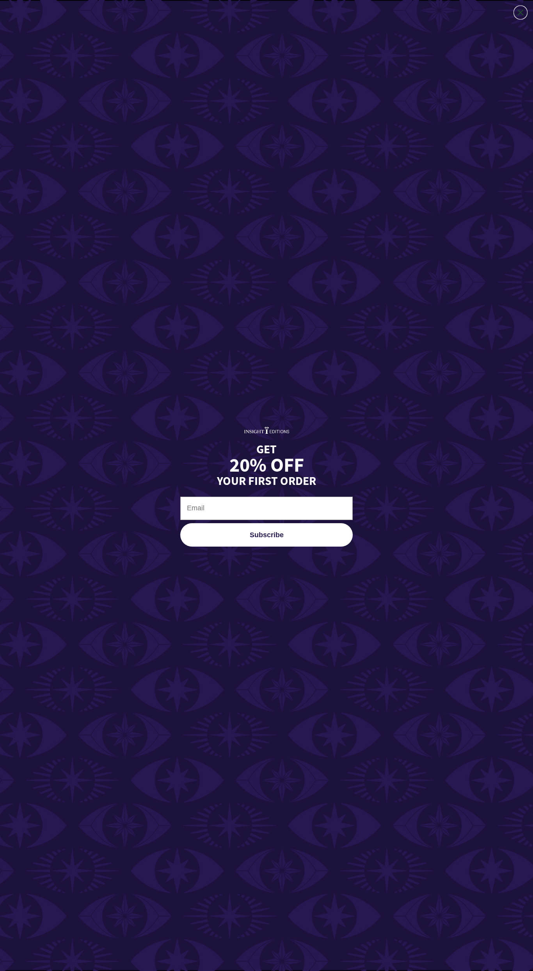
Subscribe (267, 535)
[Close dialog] (520, 12)
